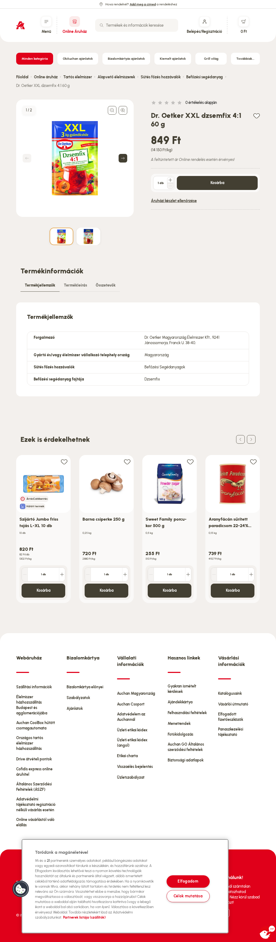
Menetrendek (179, 723)
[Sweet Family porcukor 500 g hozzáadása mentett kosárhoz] (190, 461)
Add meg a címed (143, 4)
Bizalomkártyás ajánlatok (126, 59)
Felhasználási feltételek (187, 713)
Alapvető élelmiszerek (116, 77)
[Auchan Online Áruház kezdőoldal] (20, 25)
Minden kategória (35, 59)
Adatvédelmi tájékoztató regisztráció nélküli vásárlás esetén (36, 804)
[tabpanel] (138, 349)
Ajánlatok (75, 708)
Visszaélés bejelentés (135, 766)
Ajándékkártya (180, 702)
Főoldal (22, 77)
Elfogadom (188, 881)
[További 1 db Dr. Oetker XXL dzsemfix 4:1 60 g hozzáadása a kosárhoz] (170, 180)
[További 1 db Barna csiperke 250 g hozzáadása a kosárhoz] (125, 574)
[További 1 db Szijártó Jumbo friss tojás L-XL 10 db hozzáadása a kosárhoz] (62, 574)
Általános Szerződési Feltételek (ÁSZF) (34, 787)
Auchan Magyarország (136, 693)
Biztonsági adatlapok (185, 760)
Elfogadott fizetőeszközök (230, 717)
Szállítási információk (34, 687)
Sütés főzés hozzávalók (161, 77)
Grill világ (211, 59)
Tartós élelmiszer (77, 77)
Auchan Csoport (130, 704)
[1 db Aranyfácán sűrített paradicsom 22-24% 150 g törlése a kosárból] (214, 574)
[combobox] (136, 25)
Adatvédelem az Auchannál (131, 717)
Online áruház (46, 77)
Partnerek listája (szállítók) (84, 917)
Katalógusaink (230, 693)
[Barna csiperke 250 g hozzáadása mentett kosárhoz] (127, 461)
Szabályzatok (78, 698)
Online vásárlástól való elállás (35, 822)
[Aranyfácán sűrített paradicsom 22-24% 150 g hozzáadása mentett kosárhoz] (253, 461)
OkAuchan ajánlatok (78, 59)
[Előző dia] (240, 439)
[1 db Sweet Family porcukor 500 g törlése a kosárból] (151, 574)
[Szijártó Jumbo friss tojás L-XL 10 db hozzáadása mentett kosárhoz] (64, 461)
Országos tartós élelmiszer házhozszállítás (29, 743)
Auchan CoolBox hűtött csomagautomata (35, 726)
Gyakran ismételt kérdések (182, 689)
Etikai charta (127, 756)
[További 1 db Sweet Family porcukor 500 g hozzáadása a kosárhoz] (188, 574)
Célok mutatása (188, 896)
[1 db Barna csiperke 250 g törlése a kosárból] (88, 574)
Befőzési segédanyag (204, 77)
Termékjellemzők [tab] (40, 285)
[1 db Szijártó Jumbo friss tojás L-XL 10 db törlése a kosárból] (25, 574)
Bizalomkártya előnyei (85, 687)
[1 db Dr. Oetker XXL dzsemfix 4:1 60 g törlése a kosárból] (170, 186)
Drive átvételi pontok (34, 759)
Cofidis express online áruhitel (34, 772)
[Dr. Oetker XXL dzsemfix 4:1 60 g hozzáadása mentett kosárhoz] (256, 115)
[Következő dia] (251, 439)
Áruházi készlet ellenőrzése (174, 201)
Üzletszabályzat (130, 777)
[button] (20, 889)
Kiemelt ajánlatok (173, 59)
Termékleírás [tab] (75, 285)
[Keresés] (101, 25)
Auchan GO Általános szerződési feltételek (186, 747)
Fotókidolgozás (180, 734)
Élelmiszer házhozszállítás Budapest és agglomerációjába (31, 705)
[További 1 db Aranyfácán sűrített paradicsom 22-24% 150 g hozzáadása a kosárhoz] (251, 574)
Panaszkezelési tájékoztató (230, 732)
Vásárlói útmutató (233, 704)
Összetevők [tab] (106, 285)
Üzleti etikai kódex (132, 730)
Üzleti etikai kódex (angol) (132, 743)
